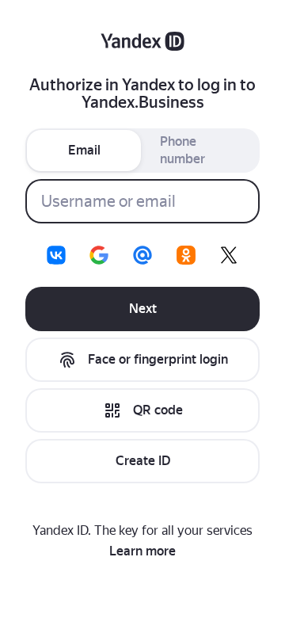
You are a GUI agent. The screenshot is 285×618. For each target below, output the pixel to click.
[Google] (99, 255)
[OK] (186, 255)
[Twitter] (228, 255)
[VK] (56, 255)
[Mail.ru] (142, 255)
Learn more (142, 551)
